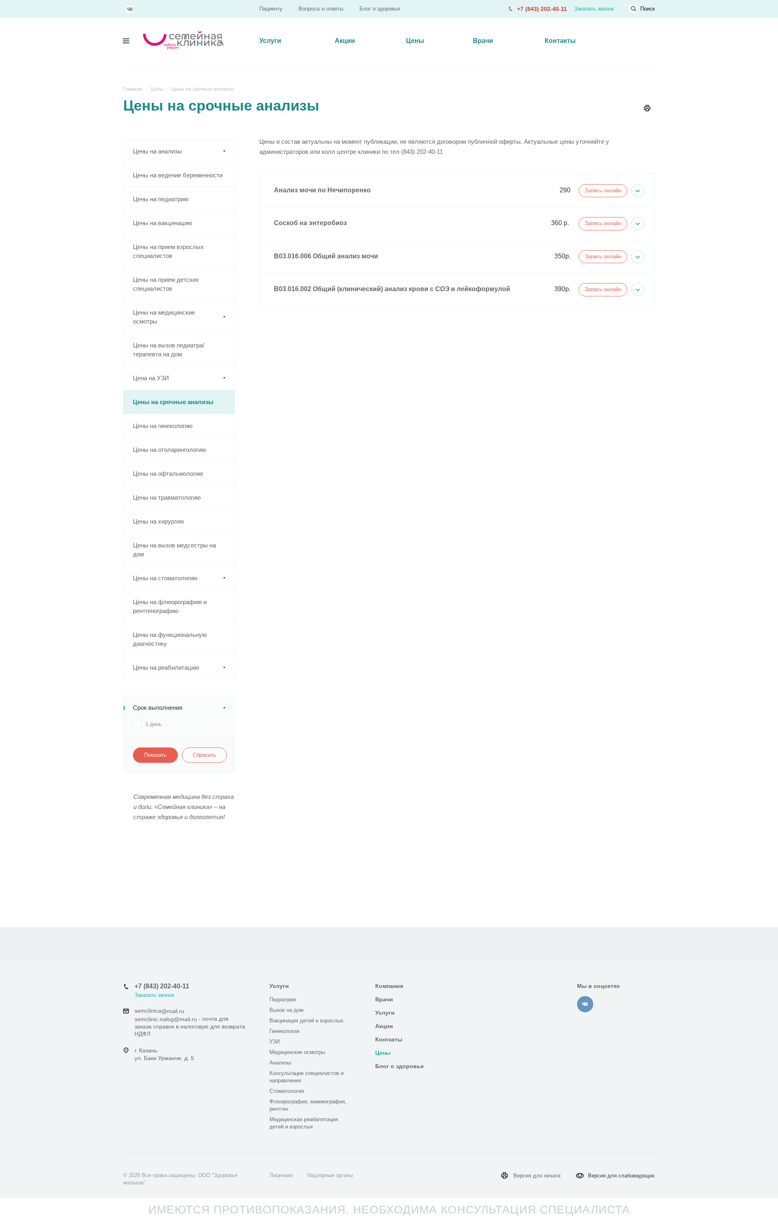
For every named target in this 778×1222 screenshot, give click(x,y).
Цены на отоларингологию (169, 449)
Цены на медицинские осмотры (164, 317)
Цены (415, 40)
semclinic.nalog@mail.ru (166, 1019)
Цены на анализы (157, 151)
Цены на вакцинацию (162, 222)
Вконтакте (130, 9)
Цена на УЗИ (151, 378)
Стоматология (286, 1091)
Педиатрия (282, 999)
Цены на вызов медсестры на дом (174, 550)
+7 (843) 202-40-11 (542, 9)
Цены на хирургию (158, 521)
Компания (389, 986)
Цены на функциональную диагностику (170, 639)
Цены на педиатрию (160, 199)
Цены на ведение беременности (177, 175)
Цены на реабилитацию (166, 667)
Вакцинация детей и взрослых (306, 1021)
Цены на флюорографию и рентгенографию (170, 606)
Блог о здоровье (379, 9)
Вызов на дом (286, 1010)
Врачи (483, 40)
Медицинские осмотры (297, 1052)
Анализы (280, 1063)
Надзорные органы (330, 1175)
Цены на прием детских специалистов (166, 284)
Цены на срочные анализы (173, 401)
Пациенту (270, 9)
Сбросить (204, 755)
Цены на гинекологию (162, 425)
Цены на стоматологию (165, 578)
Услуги (270, 40)
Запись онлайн (603, 190)
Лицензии (281, 1175)
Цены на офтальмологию (168, 473)
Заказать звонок (594, 9)
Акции (345, 40)
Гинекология (284, 1031)
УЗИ (274, 1042)
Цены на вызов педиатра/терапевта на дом (168, 350)
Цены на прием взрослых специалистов (168, 251)
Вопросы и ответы (321, 9)
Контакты (560, 40)
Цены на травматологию (167, 497)
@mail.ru (172, 1011)
